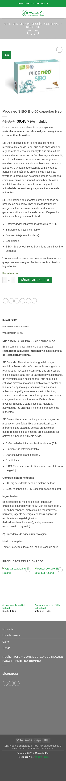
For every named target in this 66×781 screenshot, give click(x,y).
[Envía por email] (22, 300)
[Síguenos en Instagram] (11, 683)
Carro (5, 641)
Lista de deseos (11, 635)
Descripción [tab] (9, 320)
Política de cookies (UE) (48, 746)
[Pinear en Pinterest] (28, 300)
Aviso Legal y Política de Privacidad (33, 748)
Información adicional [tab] (16, 326)
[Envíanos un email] (17, 683)
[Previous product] (36, 32)
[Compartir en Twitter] (17, 300)
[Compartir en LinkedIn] (34, 300)
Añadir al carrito (35, 280)
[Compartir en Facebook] (11, 300)
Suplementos (14, 24)
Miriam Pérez (42, 757)
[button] (4, 13)
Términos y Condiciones (18, 746)
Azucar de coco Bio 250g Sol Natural (47, 606)
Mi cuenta (7, 629)
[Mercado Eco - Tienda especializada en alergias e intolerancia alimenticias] (33, 12)
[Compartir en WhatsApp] (5, 300)
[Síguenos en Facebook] (5, 683)
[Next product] (29, 32)
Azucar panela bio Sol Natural (13, 606)
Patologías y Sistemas (43, 24)
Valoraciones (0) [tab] (12, 333)
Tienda (6, 648)
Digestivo (33, 27)
